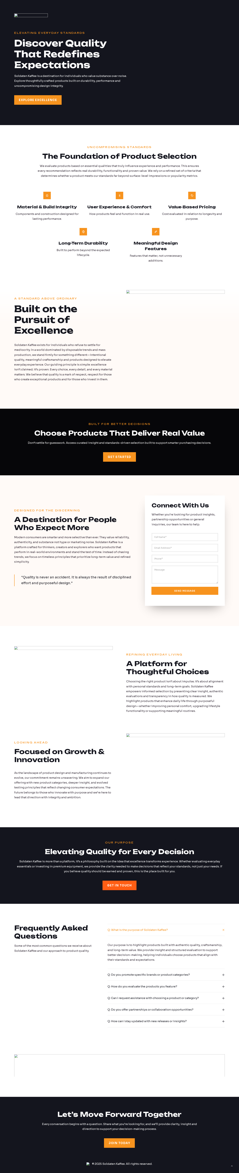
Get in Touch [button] (119, 885)
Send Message (184, 590)
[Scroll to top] (232, 1165)
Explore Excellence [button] (38, 100)
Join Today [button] (119, 1143)
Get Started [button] (119, 457)
